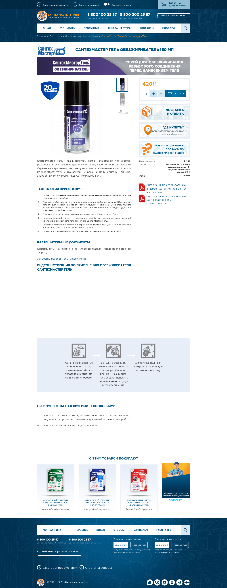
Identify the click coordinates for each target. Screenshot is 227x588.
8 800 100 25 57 (102, 14)
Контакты (146, 28)
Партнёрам (140, 530)
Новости (168, 28)
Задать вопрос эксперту (55, 5)
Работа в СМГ (165, 530)
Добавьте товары (177, 6)
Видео (100, 530)
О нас (47, 28)
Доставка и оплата (121, 5)
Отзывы (118, 530)
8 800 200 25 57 (135, 14)
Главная (41, 36)
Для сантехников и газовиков (81, 36)
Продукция (91, 28)
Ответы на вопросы (88, 5)
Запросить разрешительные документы (62, 258)
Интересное (80, 530)
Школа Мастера (119, 28)
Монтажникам (53, 530)
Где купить (67, 28)
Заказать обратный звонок (174, 15)
